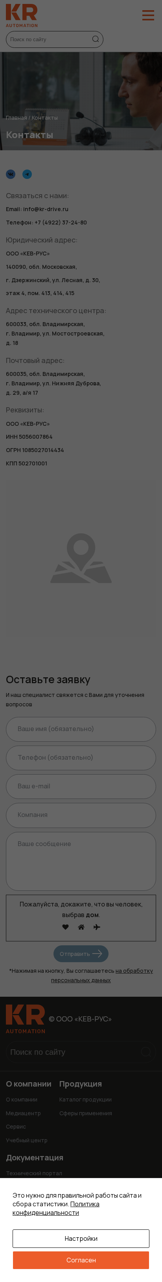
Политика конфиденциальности (56, 1208)
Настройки (81, 1238)
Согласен (81, 1260)
